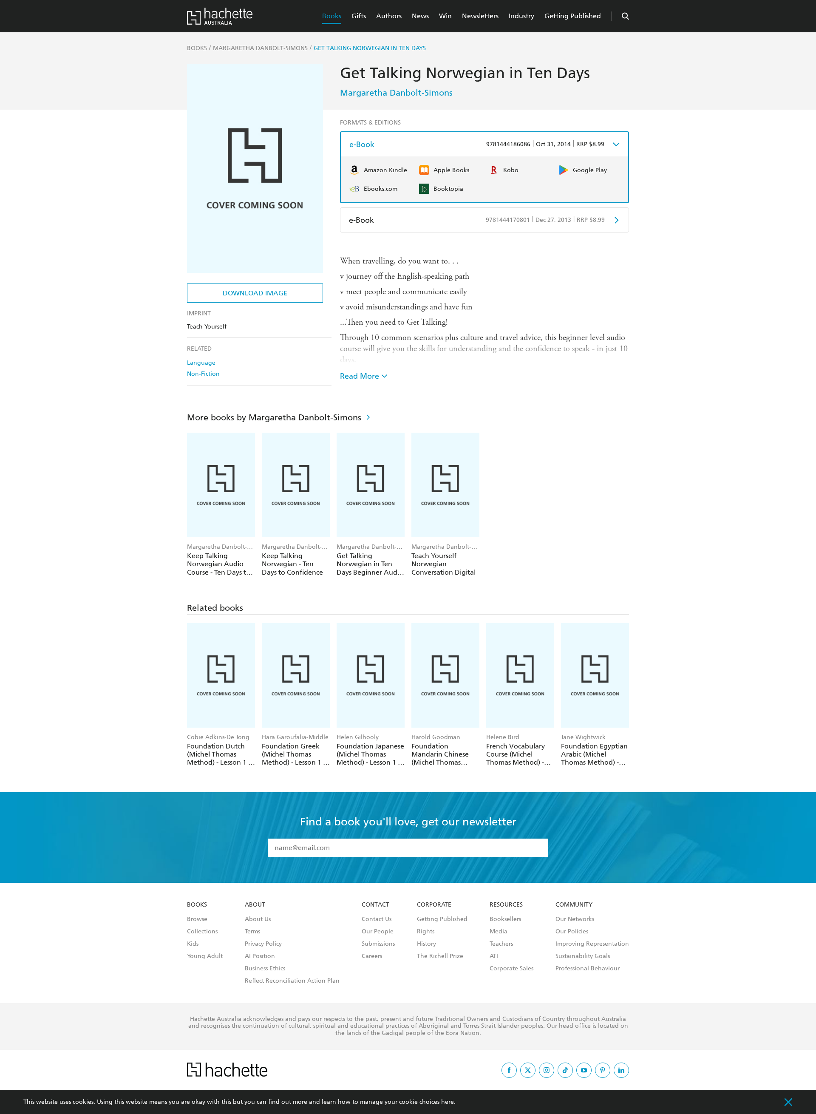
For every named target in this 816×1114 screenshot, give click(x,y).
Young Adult (205, 956)
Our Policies (571, 932)
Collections (202, 932)
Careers (372, 956)
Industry (521, 16)
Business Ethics (265, 969)
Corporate (434, 905)
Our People (378, 932)
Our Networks (574, 919)
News (420, 16)
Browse (197, 919)
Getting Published (572, 16)
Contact (375, 905)
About (255, 905)
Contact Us (376, 919)
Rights (425, 932)
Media (498, 932)
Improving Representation (592, 944)
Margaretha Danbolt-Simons (396, 93)
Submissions (378, 944)
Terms (252, 932)
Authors (389, 16)
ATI (494, 956)
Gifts (358, 16)
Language (201, 362)
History (426, 944)
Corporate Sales (511, 969)
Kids (192, 944)
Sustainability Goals (582, 956)
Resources (506, 905)
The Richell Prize (440, 956)
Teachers (501, 944)
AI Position (260, 956)
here (447, 1101)
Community (573, 905)
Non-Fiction (203, 373)
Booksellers (505, 919)
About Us (258, 919)
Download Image (255, 293)
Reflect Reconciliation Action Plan (292, 981)
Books (331, 16)
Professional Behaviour (587, 969)
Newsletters (480, 16)
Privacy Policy (263, 944)
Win (445, 16)
